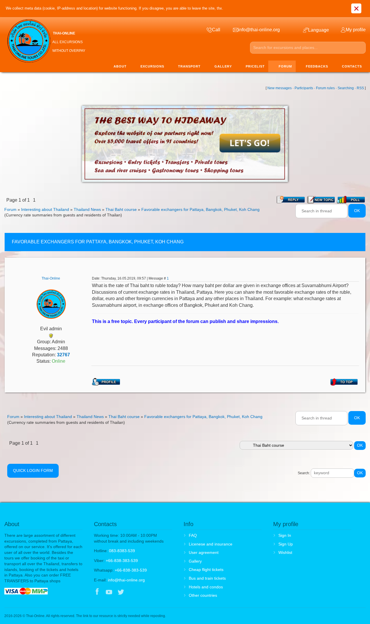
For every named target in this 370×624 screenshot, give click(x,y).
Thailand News (87, 209)
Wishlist (285, 552)
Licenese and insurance (210, 544)
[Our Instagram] (133, 592)
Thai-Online (51, 278)
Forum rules (325, 88)
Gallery (195, 561)
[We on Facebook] (97, 592)
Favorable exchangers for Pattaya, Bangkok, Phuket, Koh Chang (200, 209)
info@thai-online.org (126, 580)
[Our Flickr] (145, 592)
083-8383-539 (122, 550)
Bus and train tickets (207, 578)
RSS (360, 88)
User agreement (204, 552)
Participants (304, 88)
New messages (279, 88)
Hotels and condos (206, 587)
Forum (10, 209)
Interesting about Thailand (45, 209)
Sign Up (285, 544)
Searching (346, 88)
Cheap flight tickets (206, 569)
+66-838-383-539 (122, 560)
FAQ (193, 535)
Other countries (203, 595)
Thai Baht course (121, 209)
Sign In (284, 535)
